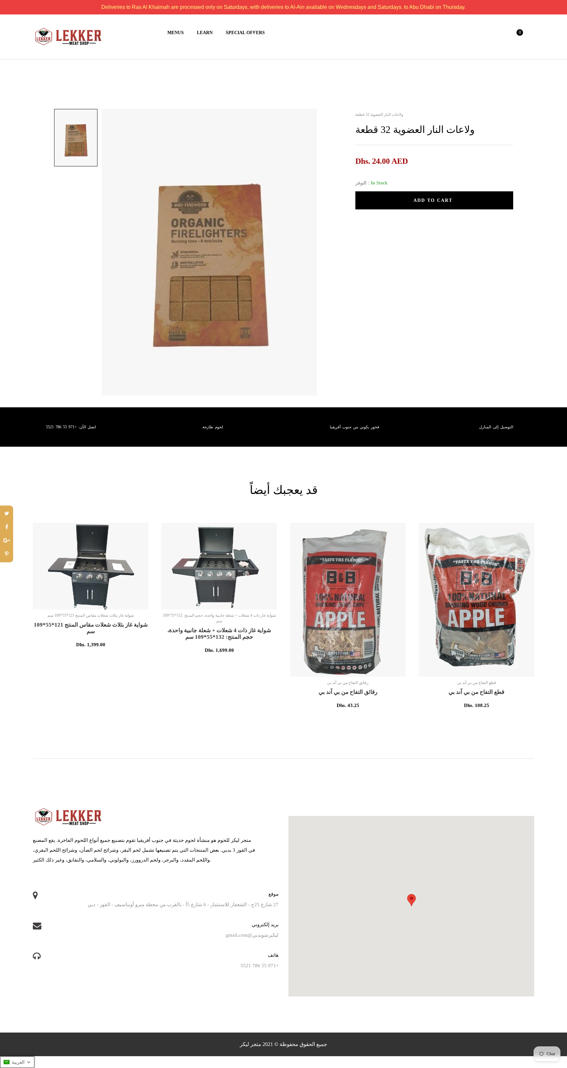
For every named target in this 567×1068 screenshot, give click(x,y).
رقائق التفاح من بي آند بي (348, 692)
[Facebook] (6, 527)
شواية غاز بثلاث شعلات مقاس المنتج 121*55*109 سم (91, 628)
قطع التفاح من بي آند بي (476, 692)
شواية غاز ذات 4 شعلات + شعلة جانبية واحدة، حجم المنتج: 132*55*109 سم (219, 633)
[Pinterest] (6, 554)
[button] (17, 1062)
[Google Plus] (6, 540)
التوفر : (362, 183)
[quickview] (112, 601)
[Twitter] (6, 514)
